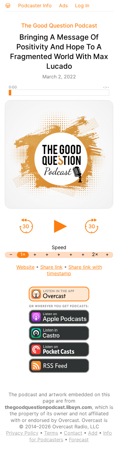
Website (25, 267)
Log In (82, 5)
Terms (51, 433)
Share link (51, 267)
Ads (63, 5)
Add (92, 433)
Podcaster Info (35, 5)
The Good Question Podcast (59, 25)
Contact (73, 433)
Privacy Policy (22, 433)
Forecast (79, 439)
